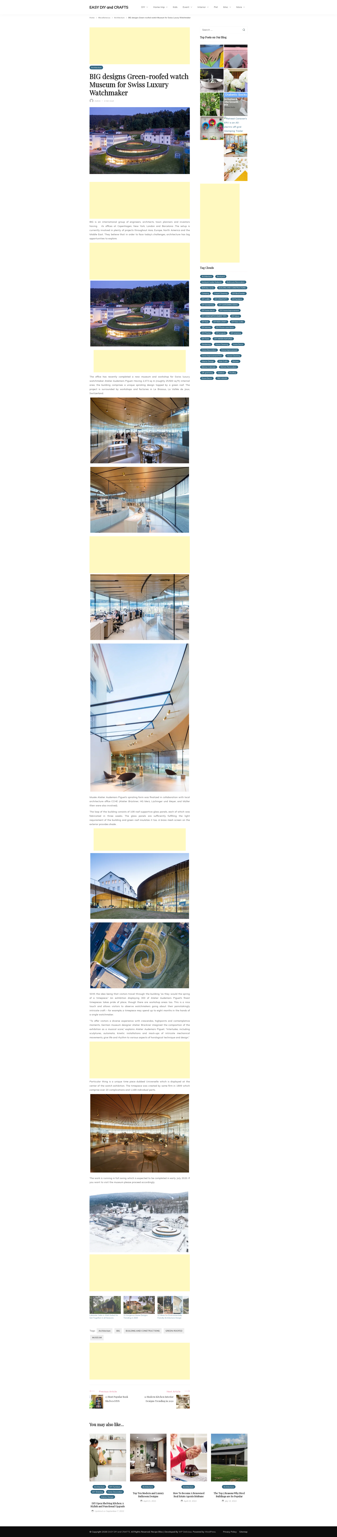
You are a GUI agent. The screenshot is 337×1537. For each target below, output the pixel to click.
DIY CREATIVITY (221, 299)
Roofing (232, 373)
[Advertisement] (140, 45)
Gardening (206, 344)
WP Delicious (185, 1531)
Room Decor (207, 378)
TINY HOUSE (222, 378)
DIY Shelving (97, 1492)
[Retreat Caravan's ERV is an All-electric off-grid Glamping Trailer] (235, 124)
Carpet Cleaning (220, 293)
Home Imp (159, 7)
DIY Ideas (235, 316)
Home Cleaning (222, 344)
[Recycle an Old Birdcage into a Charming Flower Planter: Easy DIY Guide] (212, 104)
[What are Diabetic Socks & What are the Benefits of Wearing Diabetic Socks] (235, 104)
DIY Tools (205, 339)
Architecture (96, 67)
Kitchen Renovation (228, 367)
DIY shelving (236, 333)
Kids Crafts (223, 361)
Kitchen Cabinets (208, 367)
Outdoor (221, 373)
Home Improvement (229, 350)
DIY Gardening (208, 305)
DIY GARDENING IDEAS (228, 305)
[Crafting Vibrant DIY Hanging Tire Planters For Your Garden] (212, 128)
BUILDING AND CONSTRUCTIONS (143, 1330)
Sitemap (243, 1531)
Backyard (221, 276)
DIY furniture (237, 299)
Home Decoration (209, 350)
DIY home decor (208, 310)
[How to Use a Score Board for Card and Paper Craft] (235, 56)
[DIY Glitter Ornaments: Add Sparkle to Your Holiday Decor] (235, 169)
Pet (216, 7)
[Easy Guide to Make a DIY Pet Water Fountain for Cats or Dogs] (212, 80)
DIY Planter (206, 333)
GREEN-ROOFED (174, 1330)
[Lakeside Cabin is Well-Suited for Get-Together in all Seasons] (105, 1305)
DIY (143, 7)
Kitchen (236, 361)
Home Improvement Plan (212, 356)
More (239, 7)
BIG (118, 1330)
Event (186, 7)
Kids (175, 7)
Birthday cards (208, 288)
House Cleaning (233, 356)
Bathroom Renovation (236, 282)
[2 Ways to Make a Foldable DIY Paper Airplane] (212, 56)
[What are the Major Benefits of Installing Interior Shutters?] (235, 145)
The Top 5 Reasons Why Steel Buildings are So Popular (229, 1495)
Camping (205, 293)
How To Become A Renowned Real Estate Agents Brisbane (188, 1495)
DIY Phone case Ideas (225, 327)
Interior (201, 7)
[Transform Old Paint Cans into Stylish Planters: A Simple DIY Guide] (235, 80)
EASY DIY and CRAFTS (109, 7)
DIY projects (221, 333)
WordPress (210, 1531)
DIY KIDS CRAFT (220, 322)
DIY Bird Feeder (238, 293)
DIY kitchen (206, 327)
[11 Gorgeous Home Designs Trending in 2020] (139, 1305)
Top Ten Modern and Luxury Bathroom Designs (148, 1495)
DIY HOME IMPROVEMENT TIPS (214, 316)
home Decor (238, 344)
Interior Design (208, 361)
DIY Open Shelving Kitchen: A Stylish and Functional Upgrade (108, 1505)
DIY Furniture (114, 1487)
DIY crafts (206, 299)
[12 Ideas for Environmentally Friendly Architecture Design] (173, 1305)
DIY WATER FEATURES (223, 339)
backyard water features (212, 282)
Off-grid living (207, 373)
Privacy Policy (230, 1531)
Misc (225, 7)
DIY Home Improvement (229, 310)
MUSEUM (97, 1337)
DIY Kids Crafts (237, 322)
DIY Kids (205, 322)
